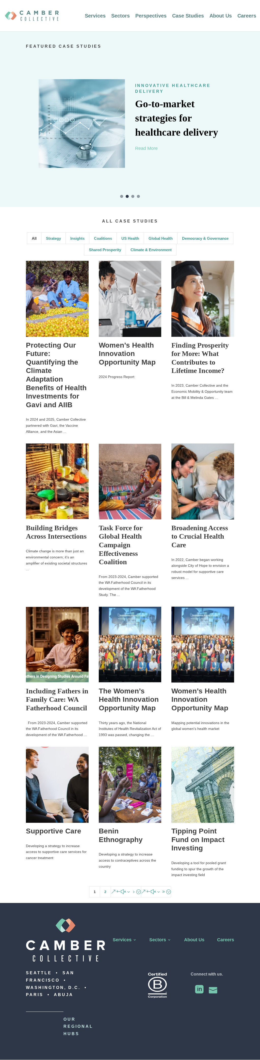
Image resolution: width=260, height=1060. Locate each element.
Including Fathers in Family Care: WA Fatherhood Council (57, 699)
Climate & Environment (151, 250)
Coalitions (103, 238)
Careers (246, 16)
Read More (146, 148)
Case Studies (188, 16)
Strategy (53, 238)
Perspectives (151, 16)
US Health (130, 238)
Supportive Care (53, 831)
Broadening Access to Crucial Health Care (199, 536)
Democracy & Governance (205, 238)
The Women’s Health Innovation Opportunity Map (129, 699)
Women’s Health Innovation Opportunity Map (127, 353)
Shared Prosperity (105, 250)
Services (95, 16)
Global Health (161, 238)
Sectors (120, 16)
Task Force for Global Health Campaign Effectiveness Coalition (120, 545)
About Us (220, 16)
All (34, 238)
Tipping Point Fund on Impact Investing (197, 839)
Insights (77, 238)
